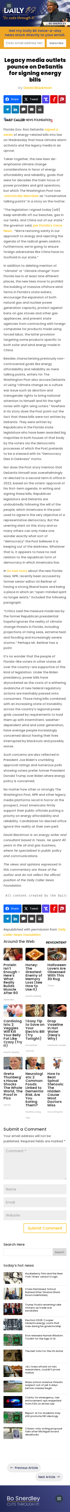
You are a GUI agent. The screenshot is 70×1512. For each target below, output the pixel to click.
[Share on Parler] (62, 99)
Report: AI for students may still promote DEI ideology (42, 1414)
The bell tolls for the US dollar (44, 1351)
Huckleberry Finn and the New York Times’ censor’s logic (44, 1275)
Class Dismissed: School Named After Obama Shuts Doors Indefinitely (42, 1292)
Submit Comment (45, 1228)
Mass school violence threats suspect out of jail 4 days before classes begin (44, 1385)
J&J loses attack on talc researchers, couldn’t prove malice (42, 1369)
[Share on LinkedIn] (15, 109)
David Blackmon (38, 87)
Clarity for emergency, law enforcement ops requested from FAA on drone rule (43, 1400)
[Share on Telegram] (7, 109)
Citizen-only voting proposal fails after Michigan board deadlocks (43, 1431)
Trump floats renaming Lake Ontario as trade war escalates (43, 1307)
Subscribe (56, 43)
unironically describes (21, 196)
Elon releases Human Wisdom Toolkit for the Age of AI (44, 1337)
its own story (17, 571)
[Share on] (23, 109)
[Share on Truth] (45, 99)
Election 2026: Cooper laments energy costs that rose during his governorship (43, 1323)
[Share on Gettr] (54, 99)
